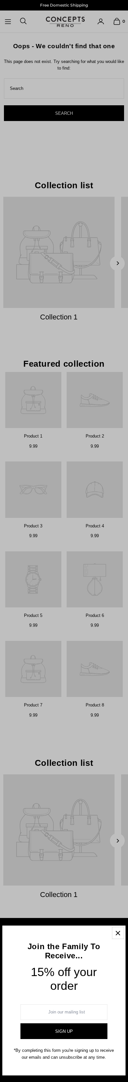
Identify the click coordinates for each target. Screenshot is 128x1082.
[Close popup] (118, 933)
